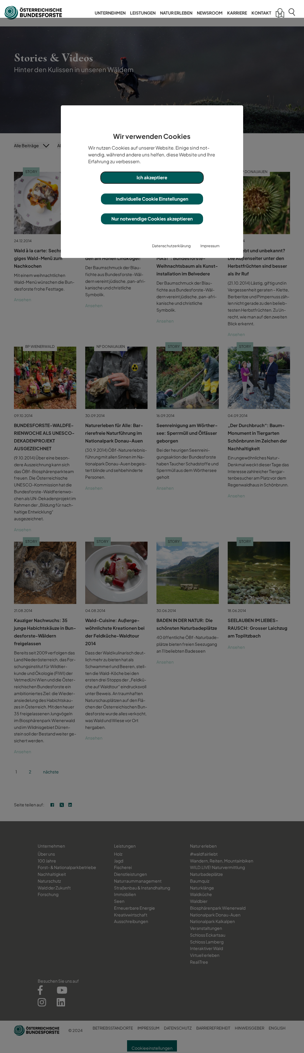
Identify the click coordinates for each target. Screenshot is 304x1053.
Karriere (237, 12)
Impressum (209, 245)
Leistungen (143, 12)
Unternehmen (110, 12)
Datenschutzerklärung (171, 245)
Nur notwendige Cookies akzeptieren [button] (152, 218)
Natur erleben (176, 12)
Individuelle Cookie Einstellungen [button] (152, 199)
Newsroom (210, 12)
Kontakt (261, 12)
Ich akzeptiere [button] (152, 177)
